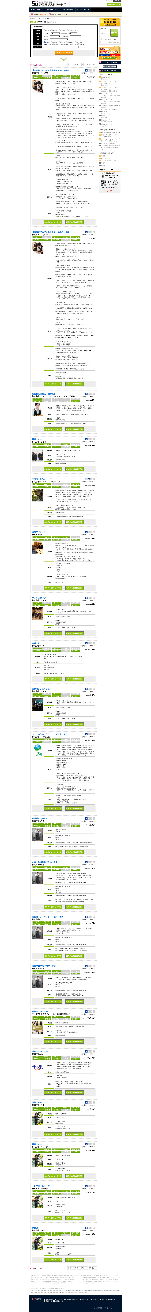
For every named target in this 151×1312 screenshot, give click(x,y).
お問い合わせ (86, 1299)
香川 (57, 1292)
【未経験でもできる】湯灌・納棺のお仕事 (50, 70)
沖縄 (88, 1292)
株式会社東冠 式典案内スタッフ (110, 143)
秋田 (45, 1290)
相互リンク (113, 1299)
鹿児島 (84, 1292)
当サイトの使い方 (37, 9)
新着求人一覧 (59, 1301)
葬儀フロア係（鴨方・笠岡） (45, 966)
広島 (48, 1292)
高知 (63, 1292)
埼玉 (63, 1290)
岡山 (45, 1292)
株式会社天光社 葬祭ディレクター (110, 132)
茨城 (54, 1290)
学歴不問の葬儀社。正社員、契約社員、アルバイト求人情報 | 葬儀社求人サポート (48, 3)
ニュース (104, 1299)
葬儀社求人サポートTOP (37, 18)
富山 (80, 1290)
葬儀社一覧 (49, 1301)
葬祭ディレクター (40, 439)
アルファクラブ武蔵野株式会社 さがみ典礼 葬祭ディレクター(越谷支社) (110, 147)
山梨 (89, 1290)
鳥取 (39, 1292)
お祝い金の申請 (68, 9)
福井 (86, 1290)
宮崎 (81, 1292)
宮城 (42, 1290)
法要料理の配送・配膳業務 (44, 394)
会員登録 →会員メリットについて (110, 22)
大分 (78, 1292)
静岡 (98, 1290)
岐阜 (95, 1290)
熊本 (75, 1292)
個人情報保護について (72, 1299)
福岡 (66, 1292)
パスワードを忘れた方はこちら (110, 42)
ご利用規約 (60, 1299)
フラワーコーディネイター (108, 160)
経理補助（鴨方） (40, 818)
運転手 (103, 163)
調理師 (103, 165)
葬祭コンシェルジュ (41, 689)
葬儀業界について (52, 9)
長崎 (72, 1292)
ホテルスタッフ (39, 598)
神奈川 (73, 1290)
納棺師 (35, 1228)
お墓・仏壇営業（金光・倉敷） (45, 862)
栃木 (57, 1290)
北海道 (32, 1290)
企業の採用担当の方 (114, 4)
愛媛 (60, 1292)
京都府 (110, 1290)
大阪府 (114, 1290)
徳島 (54, 1292)
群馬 (60, 1290)
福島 (51, 1290)
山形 (48, 1290)
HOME (117, 1)
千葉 (66, 1290)
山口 (51, 1292)
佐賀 (69, 1292)
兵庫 (118, 1290)
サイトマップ (109, 0)
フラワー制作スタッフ (42, 479)
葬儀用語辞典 (49, 1299)
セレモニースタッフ (41, 1186)
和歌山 (35, 1292)
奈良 (32, 1292)
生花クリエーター (40, 643)
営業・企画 (37, 1102)
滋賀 (107, 1290)
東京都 (69, 1290)
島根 (42, 1292)
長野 (92, 1290)
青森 (36, 1290)
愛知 (101, 1290)
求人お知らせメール (83, 9)
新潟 (77, 1290)
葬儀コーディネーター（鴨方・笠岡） (48, 917)
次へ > (94, 64)
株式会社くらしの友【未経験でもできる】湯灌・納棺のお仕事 (110, 95)
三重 (104, 1290)
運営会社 (95, 1299)
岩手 (39, 1290)
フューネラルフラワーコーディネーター (49, 734)
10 (90, 64)
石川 (83, 1290)
